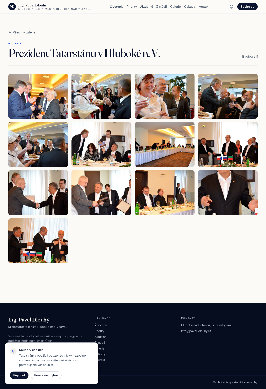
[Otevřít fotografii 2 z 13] (101, 96)
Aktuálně (146, 6)
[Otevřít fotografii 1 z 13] (38, 96)
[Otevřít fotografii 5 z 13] (38, 144)
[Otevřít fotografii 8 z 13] (228, 144)
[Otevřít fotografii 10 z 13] (101, 192)
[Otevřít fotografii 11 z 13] (165, 192)
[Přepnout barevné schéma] (231, 6)
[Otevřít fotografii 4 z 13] (228, 96)
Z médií (161, 6)
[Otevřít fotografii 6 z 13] (101, 144)
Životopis (116, 6)
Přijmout (19, 375)
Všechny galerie (24, 32)
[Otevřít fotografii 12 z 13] (228, 192)
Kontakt (203, 6)
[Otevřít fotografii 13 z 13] (38, 240)
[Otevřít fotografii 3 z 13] (165, 96)
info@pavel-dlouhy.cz (196, 331)
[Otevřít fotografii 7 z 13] (165, 144)
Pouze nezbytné (46, 375)
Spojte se (247, 6)
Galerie (175, 6)
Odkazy (189, 6)
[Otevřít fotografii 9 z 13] (38, 192)
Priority (132, 6)
